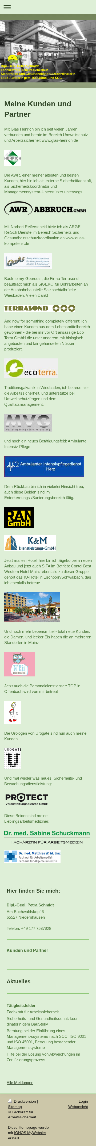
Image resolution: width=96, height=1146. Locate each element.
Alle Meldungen (20, 1082)
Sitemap (15, 1107)
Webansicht (78, 1107)
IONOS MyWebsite (30, 1133)
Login (83, 1101)
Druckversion (25, 1101)
